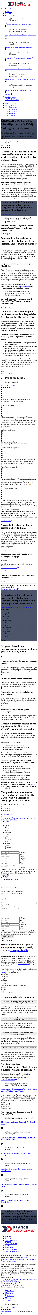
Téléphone (23, 859)
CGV (14, 1311)
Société (22, 857)
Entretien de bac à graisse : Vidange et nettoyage (20, 79)
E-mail (22, 861)
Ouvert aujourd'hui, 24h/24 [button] (10, 1283)
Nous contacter (5, 214)
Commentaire (22, 867)
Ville (21, 863)
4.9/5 (13, 145)
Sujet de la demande (7, 905)
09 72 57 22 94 (11, 103)
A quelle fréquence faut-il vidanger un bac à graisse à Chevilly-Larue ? (19, 1018)
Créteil (7, 1259)
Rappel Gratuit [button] (5, 138)
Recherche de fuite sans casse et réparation (18, 47)
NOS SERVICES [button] (10, 15)
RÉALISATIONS (11, 98)
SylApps (3, 1313)
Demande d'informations (9, 568)
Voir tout (8, 94)
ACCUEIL (8, 12)
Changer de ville (19, 950)
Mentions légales (6, 1311)
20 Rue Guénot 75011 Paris (10, 820)
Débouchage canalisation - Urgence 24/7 (18, 24)
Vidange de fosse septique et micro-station (18, 69)
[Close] (1, 881)
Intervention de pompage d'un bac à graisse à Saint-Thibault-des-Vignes (19, 1090)
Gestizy (32, 1311)
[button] (6, 8)
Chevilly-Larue (6, 973)
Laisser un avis (6, 521)
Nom (21, 854)
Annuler (4, 936)
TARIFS (7, 96)
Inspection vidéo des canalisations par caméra (19, 58)
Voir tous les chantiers (8, 1080)
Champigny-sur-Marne (17, 1259)
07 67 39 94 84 (11, 105)
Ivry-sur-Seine (10, 1261)
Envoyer (4, 875)
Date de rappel (18, 891)
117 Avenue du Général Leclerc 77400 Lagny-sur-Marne (19, 818)
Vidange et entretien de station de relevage (18, 90)
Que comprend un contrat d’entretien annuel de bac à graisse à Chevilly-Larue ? (19, 1033)
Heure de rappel (17, 893)
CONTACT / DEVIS (12, 100)
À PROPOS (9, 13)
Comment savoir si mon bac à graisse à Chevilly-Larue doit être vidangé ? (19, 1048)
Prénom (22, 852)
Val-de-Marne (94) (24, 964)
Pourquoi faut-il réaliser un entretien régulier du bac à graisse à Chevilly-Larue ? (19, 1002)
